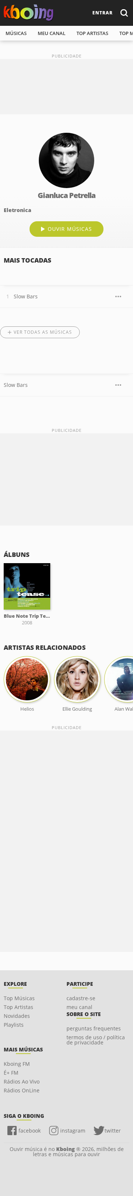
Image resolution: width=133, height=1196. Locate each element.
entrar (102, 13)
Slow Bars (26, 296)
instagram (72, 1130)
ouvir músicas (70, 228)
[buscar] (124, 12)
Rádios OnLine (22, 1090)
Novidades (17, 1015)
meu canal (51, 33)
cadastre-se (80, 998)
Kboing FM (17, 1063)
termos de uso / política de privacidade (95, 1040)
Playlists (14, 1024)
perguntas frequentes (93, 1028)
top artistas (92, 33)
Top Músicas (19, 998)
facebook (29, 1130)
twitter (113, 1130)
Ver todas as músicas (43, 332)
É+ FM (11, 1072)
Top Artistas (18, 1006)
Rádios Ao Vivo (22, 1081)
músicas (16, 33)
